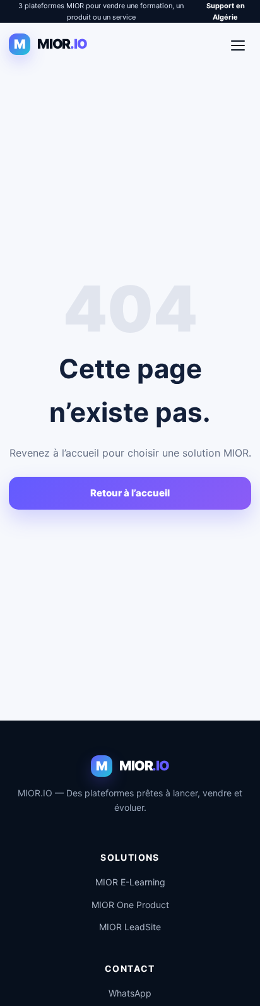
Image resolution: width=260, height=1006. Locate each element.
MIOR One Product (130, 904)
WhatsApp (130, 993)
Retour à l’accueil (130, 493)
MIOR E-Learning (130, 882)
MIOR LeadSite (130, 926)
